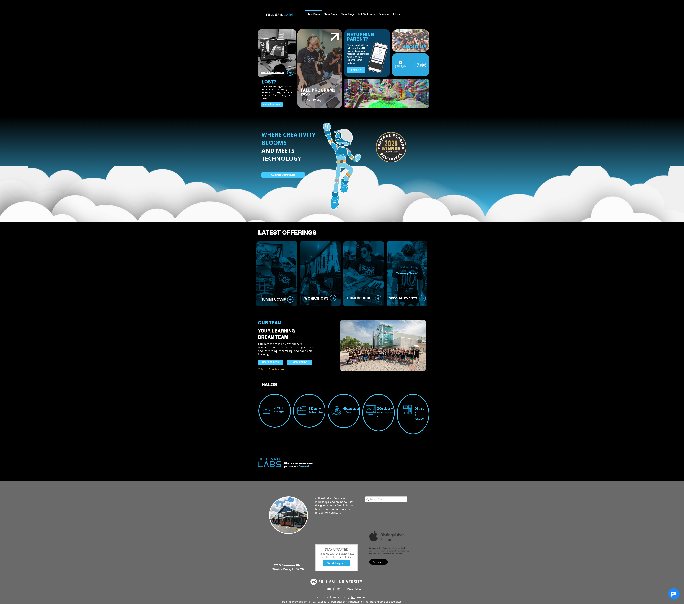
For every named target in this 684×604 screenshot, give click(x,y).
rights (351, 597)
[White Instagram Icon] (339, 589)
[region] (277, 54)
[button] (363, 273)
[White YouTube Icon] (329, 589)
